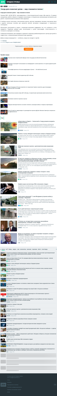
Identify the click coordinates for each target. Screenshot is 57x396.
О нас (8, 380)
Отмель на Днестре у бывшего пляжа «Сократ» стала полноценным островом (34, 172)
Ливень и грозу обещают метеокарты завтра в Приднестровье (36, 133)
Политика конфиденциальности (14, 387)
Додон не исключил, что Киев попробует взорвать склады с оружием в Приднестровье (36, 234)
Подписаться (28, 49)
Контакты (9, 382)
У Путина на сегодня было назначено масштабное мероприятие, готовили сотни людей (33, 222)
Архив (8, 392)
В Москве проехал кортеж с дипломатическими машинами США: (35, 146)
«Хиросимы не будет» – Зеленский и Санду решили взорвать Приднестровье (36, 122)
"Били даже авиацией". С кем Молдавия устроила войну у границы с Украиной (35, 197)
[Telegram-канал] (49, 2)
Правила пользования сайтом (14, 389)
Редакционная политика (12, 384)
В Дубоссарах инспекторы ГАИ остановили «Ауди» (33, 184)
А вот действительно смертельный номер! (30, 209)
